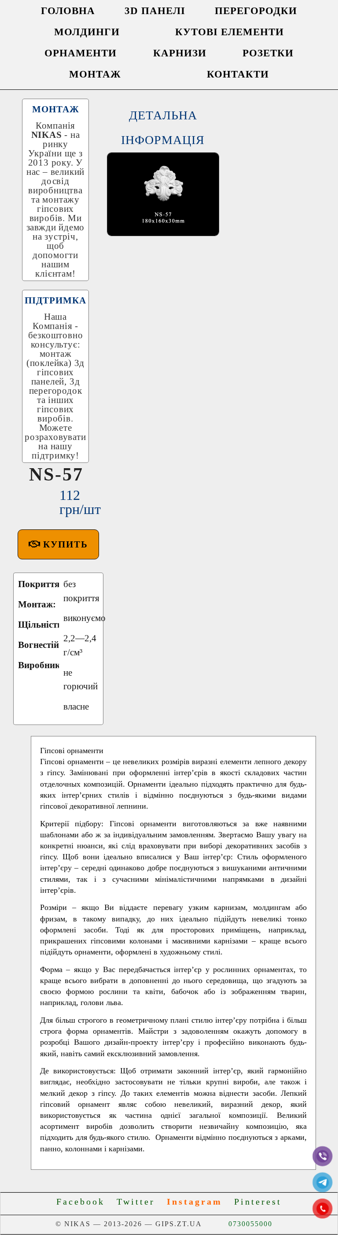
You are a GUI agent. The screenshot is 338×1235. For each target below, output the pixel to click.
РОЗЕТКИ (268, 53)
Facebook (84, 1201)
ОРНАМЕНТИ (80, 53)
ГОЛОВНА (68, 10)
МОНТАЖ (95, 74)
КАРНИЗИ (179, 53)
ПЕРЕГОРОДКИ (256, 10)
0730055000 (250, 1224)
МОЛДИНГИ (87, 31)
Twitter (140, 1201)
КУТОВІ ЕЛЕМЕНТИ (229, 31)
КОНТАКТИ (238, 74)
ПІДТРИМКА (55, 300)
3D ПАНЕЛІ (155, 10)
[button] (58, 544)
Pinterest (258, 1201)
